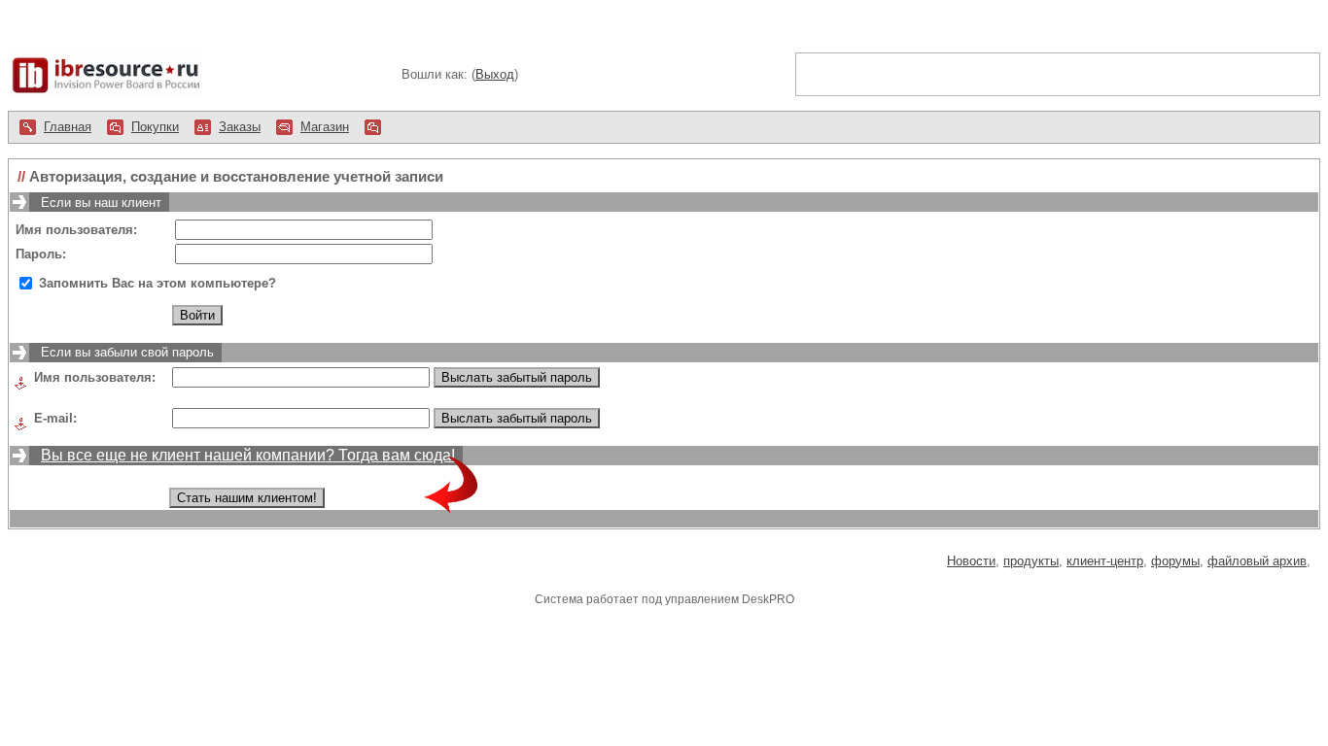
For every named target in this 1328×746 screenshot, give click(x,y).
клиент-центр (1104, 561)
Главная (67, 126)
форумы (1175, 561)
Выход (494, 74)
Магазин (324, 126)
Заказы (240, 126)
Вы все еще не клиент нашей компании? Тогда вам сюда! (250, 455)
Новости (971, 561)
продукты (1031, 561)
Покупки (155, 126)
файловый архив (1257, 561)
